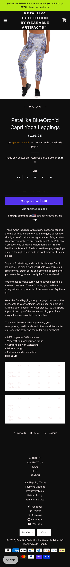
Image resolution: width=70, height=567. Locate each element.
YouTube (37, 523)
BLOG (35, 470)
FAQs (35, 466)
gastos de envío (21, 142)
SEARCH (35, 475)
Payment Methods (35, 486)
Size (35, 170)
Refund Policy (35, 495)
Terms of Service (35, 499)
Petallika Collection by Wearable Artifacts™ (35, 20)
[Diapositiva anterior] (24, 106)
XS (18, 177)
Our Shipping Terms (35, 482)
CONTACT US (35, 462)
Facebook (36, 506)
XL (51, 177)
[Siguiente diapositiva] (45, 106)
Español (25, 532)
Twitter (36, 510)
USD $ (42, 532)
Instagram (36, 519)
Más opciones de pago (34, 208)
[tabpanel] (35, 64)
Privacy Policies (35, 490)
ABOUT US (35, 458)
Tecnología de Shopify (35, 543)
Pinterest (36, 515)
